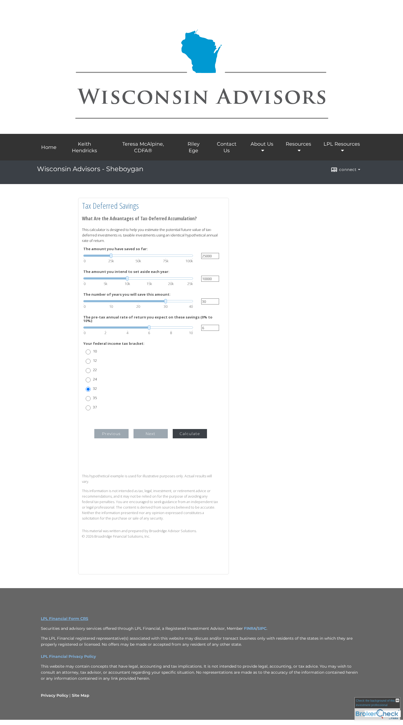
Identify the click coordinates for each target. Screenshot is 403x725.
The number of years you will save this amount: (127, 294)
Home (48, 147)
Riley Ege (194, 147)
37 (95, 407)
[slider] (138, 256)
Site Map (80, 695)
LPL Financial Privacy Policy (68, 656)
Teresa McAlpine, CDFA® (143, 147)
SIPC (261, 628)
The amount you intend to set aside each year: (126, 271)
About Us (262, 144)
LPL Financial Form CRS (64, 618)
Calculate (190, 433)
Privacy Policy (54, 695)
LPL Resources (341, 144)
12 (95, 360)
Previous (111, 433)
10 (95, 351)
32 (95, 388)
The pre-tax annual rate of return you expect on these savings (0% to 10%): (147, 319)
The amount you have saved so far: (115, 249)
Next (150, 433)
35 (95, 398)
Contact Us (226, 147)
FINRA (250, 628)
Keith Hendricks (84, 147)
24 (95, 379)
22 (95, 370)
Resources (298, 144)
